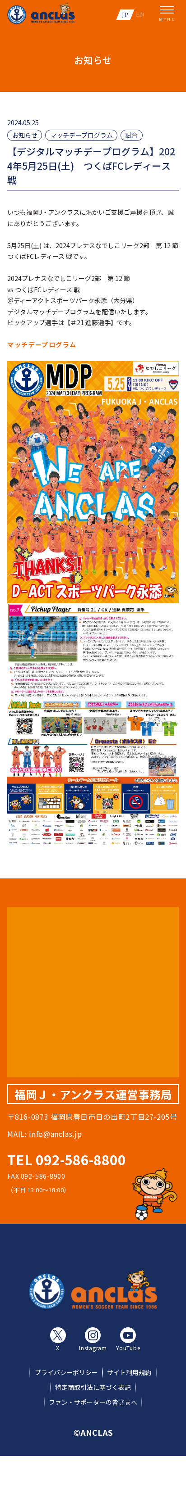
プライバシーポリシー (66, 1372)
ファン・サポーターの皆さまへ (93, 1402)
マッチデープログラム (81, 135)
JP (125, 14)
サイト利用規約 (129, 1372)
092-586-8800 (81, 1159)
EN (140, 14)
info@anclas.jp (55, 1133)
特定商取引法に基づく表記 (93, 1387)
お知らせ (24, 135)
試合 (131, 135)
